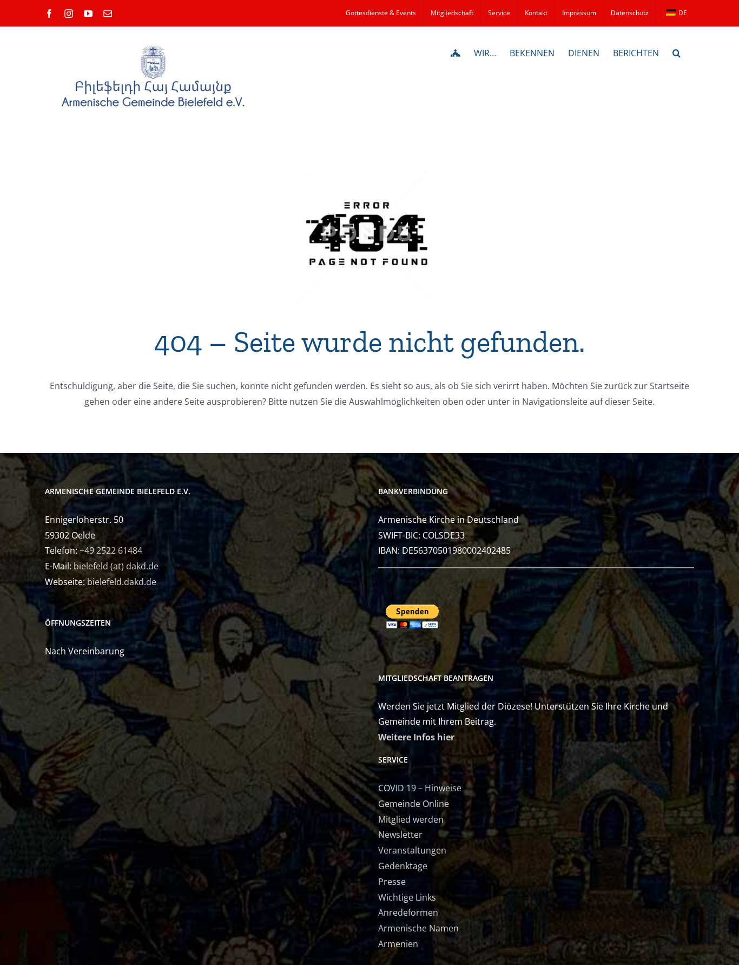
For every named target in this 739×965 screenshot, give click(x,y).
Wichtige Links (407, 897)
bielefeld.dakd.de (121, 582)
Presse (392, 882)
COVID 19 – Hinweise (419, 788)
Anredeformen (408, 912)
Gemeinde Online (413, 804)
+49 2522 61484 (111, 550)
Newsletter (400, 835)
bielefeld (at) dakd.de (116, 566)
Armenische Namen (418, 928)
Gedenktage (402, 866)
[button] (676, 52)
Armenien (398, 944)
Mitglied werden (411, 819)
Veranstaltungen (412, 850)
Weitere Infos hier (416, 737)
